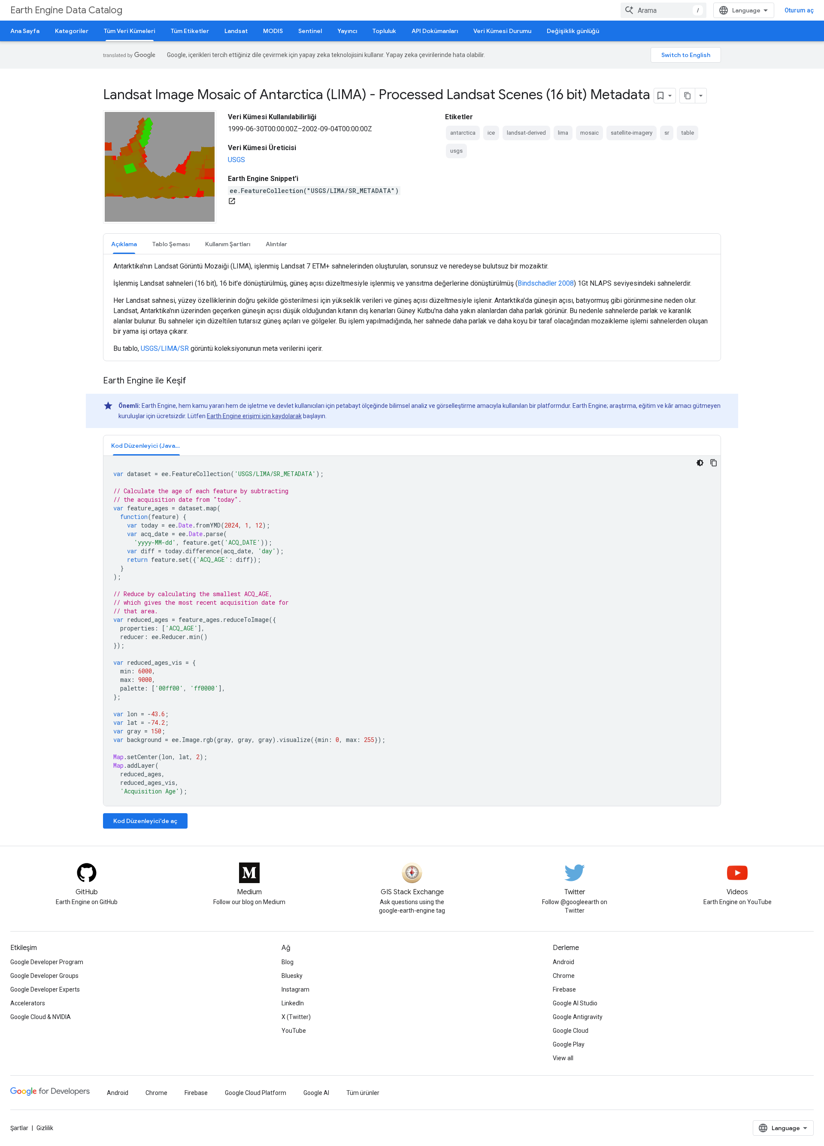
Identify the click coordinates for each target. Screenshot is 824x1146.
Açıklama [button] (124, 244)
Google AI (316, 1092)
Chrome (564, 975)
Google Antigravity (578, 1016)
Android (563, 962)
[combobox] (663, 10)
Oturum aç (799, 10)
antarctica (463, 133)
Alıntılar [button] (276, 244)
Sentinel (310, 31)
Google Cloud (570, 1030)
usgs (456, 151)
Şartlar (19, 1128)
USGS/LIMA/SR (165, 348)
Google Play (569, 1044)
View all (563, 1058)
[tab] (124, 244)
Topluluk (384, 31)
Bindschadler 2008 (546, 283)
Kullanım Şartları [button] (227, 244)
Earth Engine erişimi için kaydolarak (254, 416)
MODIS (273, 31)
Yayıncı (347, 31)
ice (491, 133)
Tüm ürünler (362, 1092)
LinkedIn (293, 1003)
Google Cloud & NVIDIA (40, 1016)
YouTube (294, 1030)
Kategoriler (71, 31)
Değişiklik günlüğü (573, 31)
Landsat (236, 31)
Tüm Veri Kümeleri (129, 31)
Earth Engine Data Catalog (66, 10)
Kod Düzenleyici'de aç (145, 821)
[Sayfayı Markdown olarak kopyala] (687, 95)
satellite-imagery (631, 133)
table (687, 133)
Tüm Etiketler (190, 31)
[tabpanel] (412, 307)
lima (563, 133)
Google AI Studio (575, 1003)
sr (666, 133)
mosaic (589, 133)
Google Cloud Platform (255, 1092)
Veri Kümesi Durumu (502, 31)
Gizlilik (44, 1128)
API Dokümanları (435, 31)
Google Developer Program (46, 962)
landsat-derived (526, 133)
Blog (288, 962)
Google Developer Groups (44, 975)
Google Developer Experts (45, 989)
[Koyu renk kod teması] (700, 463)
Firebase (564, 989)
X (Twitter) (296, 1016)
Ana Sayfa (24, 31)
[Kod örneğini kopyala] (714, 463)
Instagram (295, 989)
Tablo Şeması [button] (171, 244)
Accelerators (27, 1003)
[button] (146, 445)
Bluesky (292, 975)
